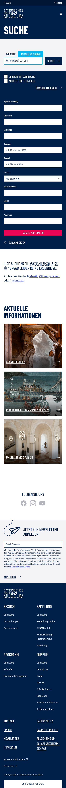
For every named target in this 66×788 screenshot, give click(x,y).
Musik (33, 276)
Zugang (6, 200)
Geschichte (42, 669)
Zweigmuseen (11, 628)
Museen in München (14, 759)
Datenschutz (45, 721)
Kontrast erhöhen (34, 783)
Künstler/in (8, 115)
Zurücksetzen (17, 242)
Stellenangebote (45, 709)
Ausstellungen (15, 362)
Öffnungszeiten (49, 276)
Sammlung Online (31, 54)
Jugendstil (17, 280)
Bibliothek (42, 695)
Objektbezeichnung (11, 101)
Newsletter (11, 738)
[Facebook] (24, 505)
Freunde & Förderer (47, 702)
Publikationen (44, 689)
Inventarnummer (10, 186)
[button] (61, 13)
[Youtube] (42, 505)
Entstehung (8, 129)
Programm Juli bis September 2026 (27, 409)
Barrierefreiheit (47, 730)
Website (11, 54)
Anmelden (10, 577)
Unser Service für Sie (19, 457)
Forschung (42, 645)
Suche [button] (8, 3)
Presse (8, 730)
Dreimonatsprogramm (15, 675)
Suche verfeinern (33, 232)
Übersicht (9, 614)
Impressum (10, 747)
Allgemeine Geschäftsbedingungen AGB (48, 743)
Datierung (7, 144)
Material (7, 158)
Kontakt (9, 721)
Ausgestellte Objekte (22, 81)
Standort (7, 172)
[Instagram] (33, 505)
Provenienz (8, 215)
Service (41, 682)
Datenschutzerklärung (20, 566)
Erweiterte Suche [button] (46, 87)
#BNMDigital (43, 628)
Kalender (9, 669)
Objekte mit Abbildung (22, 76)
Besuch (59, 3)
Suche (51, 61)
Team (40, 675)
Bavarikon (9, 766)
